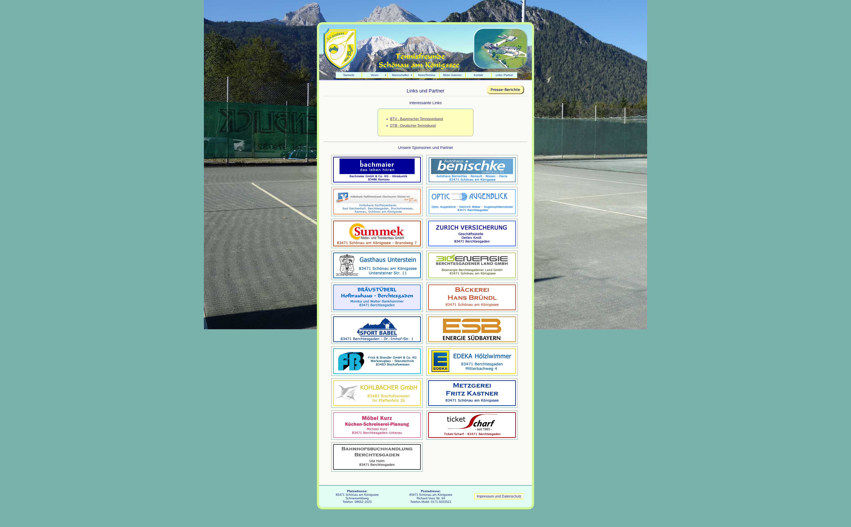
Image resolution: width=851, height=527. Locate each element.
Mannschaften (400, 75)
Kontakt (478, 75)
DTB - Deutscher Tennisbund (413, 125)
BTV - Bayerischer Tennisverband (416, 119)
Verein (375, 75)
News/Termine (426, 75)
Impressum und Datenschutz (499, 496)
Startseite (348, 75)
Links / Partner (504, 75)
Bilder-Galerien (452, 75)
